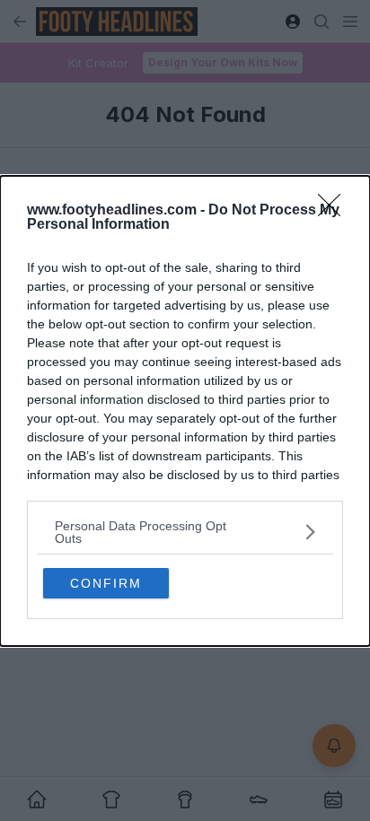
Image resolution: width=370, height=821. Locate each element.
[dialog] (185, 411)
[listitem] (185, 532)
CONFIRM (106, 583)
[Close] (335, 211)
